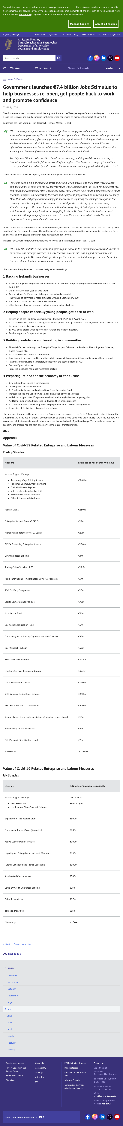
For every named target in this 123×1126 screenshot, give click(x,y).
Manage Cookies (79, 24)
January (11, 1049)
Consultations (66, 34)
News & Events (78, 68)
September (13, 995)
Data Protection (71, 1067)
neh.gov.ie (106, 1103)
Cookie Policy (25, 14)
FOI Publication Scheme (75, 1063)
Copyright (39, 1063)
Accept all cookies (106, 24)
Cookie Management (15, 1063)
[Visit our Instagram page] (97, 58)
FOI (36, 1081)
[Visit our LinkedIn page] (103, 58)
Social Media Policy (14, 1075)
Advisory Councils (72, 1080)
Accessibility (40, 1067)
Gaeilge (16, 34)
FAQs (76, 34)
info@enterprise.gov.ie (105, 1096)
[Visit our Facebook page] (90, 58)
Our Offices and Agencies (108, 34)
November (13, 982)
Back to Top (14, 953)
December (13, 975)
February (12, 1042)
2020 (11, 968)
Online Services (88, 34)
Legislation (52, 34)
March (11, 1035)
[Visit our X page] (110, 58)
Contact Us (112, 68)
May (10, 1022)
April (10, 1029)
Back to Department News (19, 944)
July (9, 1009)
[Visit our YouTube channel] (117, 58)
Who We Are (11, 68)
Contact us (99, 1063)
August (11, 1002)
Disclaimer (10, 1080)
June (10, 1015)
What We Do (43, 68)
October (12, 988)
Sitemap (39, 1072)
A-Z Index (39, 1077)
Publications (40, 34)
